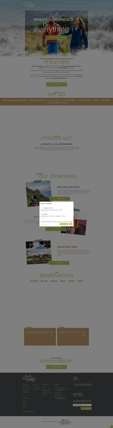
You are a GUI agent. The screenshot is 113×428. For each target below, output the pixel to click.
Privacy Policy (43, 224)
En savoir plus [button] (43, 211)
